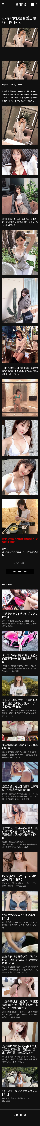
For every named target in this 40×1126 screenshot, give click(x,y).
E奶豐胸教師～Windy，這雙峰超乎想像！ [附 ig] (19, 878)
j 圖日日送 (20, 4)
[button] (3, 4)
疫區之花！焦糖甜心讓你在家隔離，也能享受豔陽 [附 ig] (20, 788)
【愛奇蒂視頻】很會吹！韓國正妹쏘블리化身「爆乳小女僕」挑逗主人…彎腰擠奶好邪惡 (20, 1005)
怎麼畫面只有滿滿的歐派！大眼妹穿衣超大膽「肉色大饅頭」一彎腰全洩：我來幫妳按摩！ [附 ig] (20, 833)
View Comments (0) (20, 572)
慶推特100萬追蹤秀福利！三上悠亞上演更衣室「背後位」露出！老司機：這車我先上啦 (19, 1049)
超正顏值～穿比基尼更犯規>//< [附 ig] (20, 1092)
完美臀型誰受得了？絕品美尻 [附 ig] (18, 916)
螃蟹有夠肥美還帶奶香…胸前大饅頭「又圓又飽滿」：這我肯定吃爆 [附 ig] (20, 960)
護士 (22, 563)
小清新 (16, 563)
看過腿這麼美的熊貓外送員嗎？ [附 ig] (20, 615)
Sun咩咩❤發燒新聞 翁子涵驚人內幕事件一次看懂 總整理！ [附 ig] (19, 658)
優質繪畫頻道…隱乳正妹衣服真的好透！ (20, 746)
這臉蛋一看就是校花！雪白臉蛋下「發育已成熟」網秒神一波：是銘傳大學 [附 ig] (20, 703)
